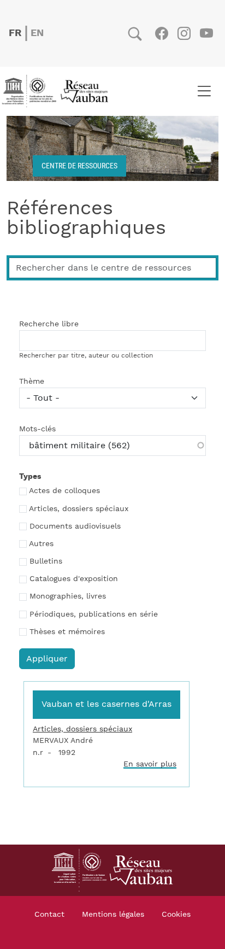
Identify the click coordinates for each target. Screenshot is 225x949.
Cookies (176, 914)
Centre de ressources (79, 165)
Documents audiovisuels (75, 526)
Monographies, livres (67, 596)
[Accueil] (58, 91)
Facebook (161, 33)
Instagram (184, 33)
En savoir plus (149, 764)
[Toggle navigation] (204, 91)
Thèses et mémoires (67, 632)
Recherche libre (49, 324)
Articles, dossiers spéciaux (78, 509)
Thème (31, 381)
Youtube (206, 33)
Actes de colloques (64, 491)
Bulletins (45, 561)
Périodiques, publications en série (93, 614)
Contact (49, 914)
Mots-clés (37, 429)
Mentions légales (113, 914)
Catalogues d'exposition (73, 579)
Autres (41, 544)
